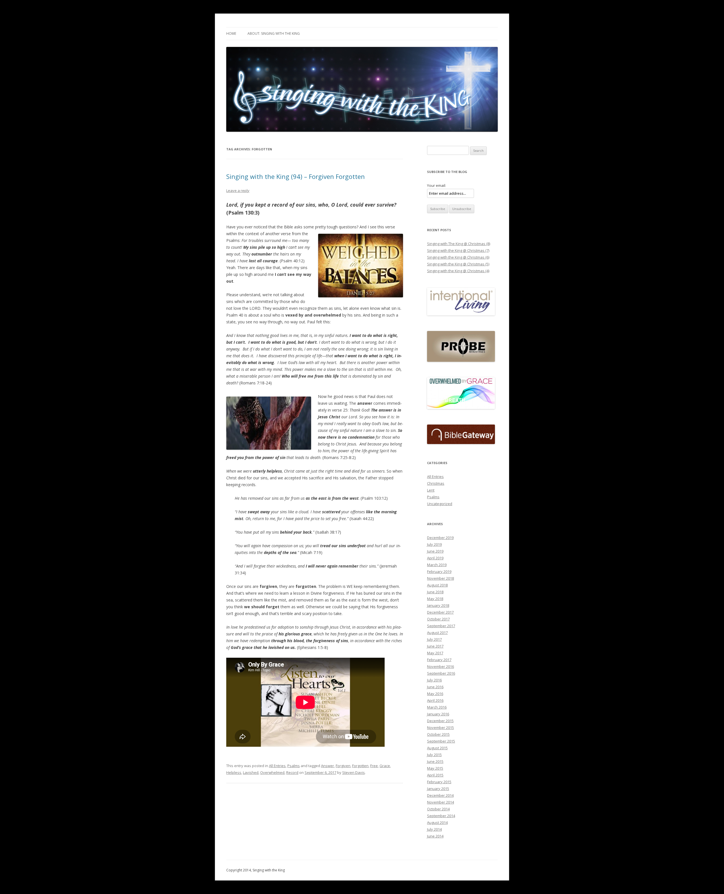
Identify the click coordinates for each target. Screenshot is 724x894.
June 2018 (435, 591)
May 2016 (435, 693)
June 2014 (435, 836)
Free (374, 765)
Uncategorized (439, 503)
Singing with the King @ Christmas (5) (458, 264)
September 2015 (441, 741)
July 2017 (434, 639)
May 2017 (435, 652)
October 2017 (438, 619)
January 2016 (438, 714)
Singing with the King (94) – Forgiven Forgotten (295, 176)
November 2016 (440, 666)
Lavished (250, 772)
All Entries (277, 765)
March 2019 (437, 564)
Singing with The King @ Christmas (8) (458, 243)
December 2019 (440, 537)
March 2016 (437, 707)
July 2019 (434, 544)
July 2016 (434, 680)
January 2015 (438, 788)
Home (231, 33)
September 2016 (441, 673)
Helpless (233, 772)
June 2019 (435, 551)
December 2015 (440, 720)
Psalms (293, 765)
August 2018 (437, 585)
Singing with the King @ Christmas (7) (458, 250)
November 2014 (440, 802)
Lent (430, 490)
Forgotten (360, 765)
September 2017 (441, 625)
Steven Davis (353, 772)
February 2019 (439, 571)
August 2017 (437, 632)
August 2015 (437, 747)
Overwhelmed (272, 772)
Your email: (436, 185)
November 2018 (440, 578)
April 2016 (435, 700)
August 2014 (437, 822)
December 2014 (440, 795)
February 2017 (439, 659)
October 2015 (438, 734)
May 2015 (435, 768)
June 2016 (435, 686)
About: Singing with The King (273, 33)
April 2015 (435, 775)
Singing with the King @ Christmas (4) (458, 270)
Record (292, 772)
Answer (327, 765)
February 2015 (439, 781)
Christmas (435, 483)
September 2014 (441, 815)
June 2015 (435, 761)
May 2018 (435, 598)
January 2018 (438, 605)
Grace (385, 765)
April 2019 (435, 557)
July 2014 (434, 829)
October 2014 (438, 808)
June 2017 (435, 646)
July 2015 (434, 754)
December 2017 (440, 612)
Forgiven (343, 765)
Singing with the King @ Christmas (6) (458, 257)
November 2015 (440, 727)
